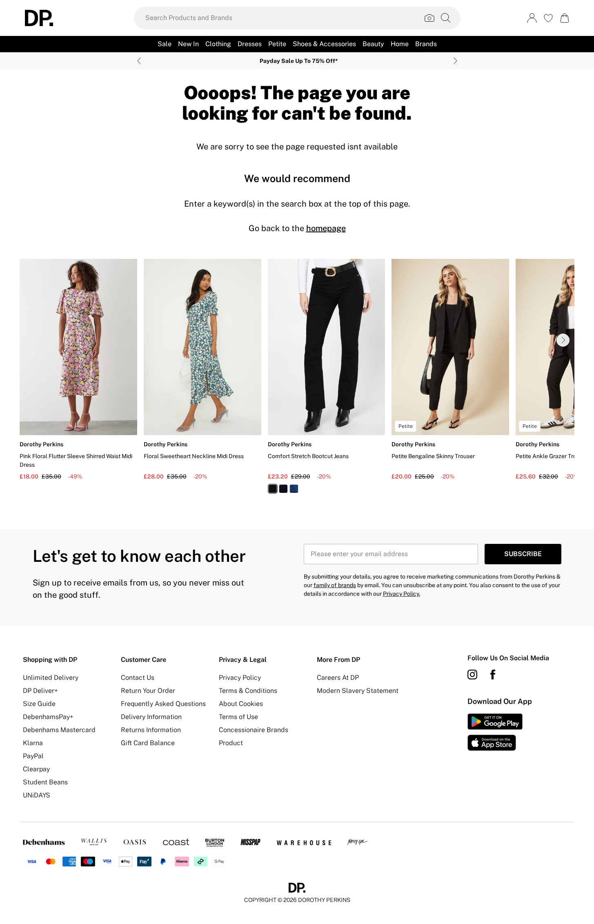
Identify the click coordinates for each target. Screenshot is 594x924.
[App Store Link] (495, 732)
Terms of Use (238, 717)
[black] (272, 488)
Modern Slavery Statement (357, 691)
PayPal (33, 756)
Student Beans (45, 782)
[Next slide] (455, 60)
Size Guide (39, 704)
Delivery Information (151, 717)
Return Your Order (148, 691)
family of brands (335, 585)
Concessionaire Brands (253, 730)
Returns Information (151, 730)
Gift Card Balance (148, 743)
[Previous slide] (139, 60)
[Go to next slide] (563, 340)
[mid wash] (293, 488)
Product (231, 743)
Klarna (33, 743)
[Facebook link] (493, 674)
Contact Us (137, 677)
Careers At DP (338, 677)
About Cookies (241, 704)
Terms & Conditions (248, 691)
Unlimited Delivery (50, 677)
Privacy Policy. (401, 593)
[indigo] (283, 488)
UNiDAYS (36, 795)
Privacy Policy (240, 677)
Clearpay (36, 769)
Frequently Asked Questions (163, 704)
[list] (297, 381)
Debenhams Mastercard (59, 730)
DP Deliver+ (40, 691)
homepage (326, 228)
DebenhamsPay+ (48, 717)
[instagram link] (472, 674)
